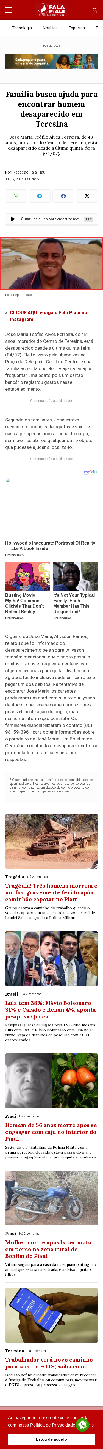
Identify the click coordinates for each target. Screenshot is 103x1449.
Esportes (77, 27)
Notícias (50, 27)
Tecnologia (22, 27)
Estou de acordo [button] (51, 1439)
